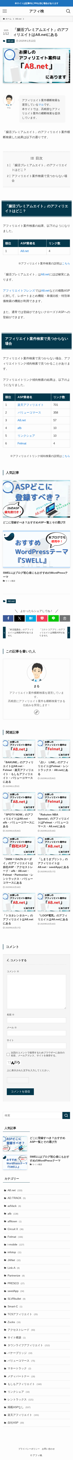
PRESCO (16, 1283)
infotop (14, 1252)
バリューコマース (29, 412)
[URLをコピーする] (65, 618)
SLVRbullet (17, 1298)
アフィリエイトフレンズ (19, 290)
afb (19, 428)
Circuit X (16, 1229)
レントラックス (20, 1399)
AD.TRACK (17, 1198)
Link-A (14, 1267)
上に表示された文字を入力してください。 (29, 1070)
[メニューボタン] (4, 11)
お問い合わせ (48, 1449)
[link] (36, 712)
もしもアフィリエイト (25, 1384)
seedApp (16, 1291)
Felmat (22, 443)
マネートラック (19, 1368)
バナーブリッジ (20, 1353)
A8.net (10, 41)
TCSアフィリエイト (23, 1314)
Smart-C (15, 1306)
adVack (14, 1206)
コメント (13, 971)
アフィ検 (36, 11)
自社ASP (16, 1422)
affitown (15, 1221)
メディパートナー (21, 1376)
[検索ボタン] (68, 11)
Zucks (14, 1322)
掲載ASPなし (19, 1407)
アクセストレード (21, 1329)
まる (37, 686)
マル (41, 104)
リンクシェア (26, 435)
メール (12, 1027)
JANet (14, 1260)
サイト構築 (17, 1337)
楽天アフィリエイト (31, 404)
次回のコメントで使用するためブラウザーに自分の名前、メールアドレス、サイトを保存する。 (38, 1054)
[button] (8, 618)
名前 (10, 1014)
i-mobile (16, 1244)
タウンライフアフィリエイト (29, 1345)
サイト (10, 1040)
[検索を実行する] (66, 1115)
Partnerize (16, 1275)
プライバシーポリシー (29, 1449)
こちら (66, 263)
